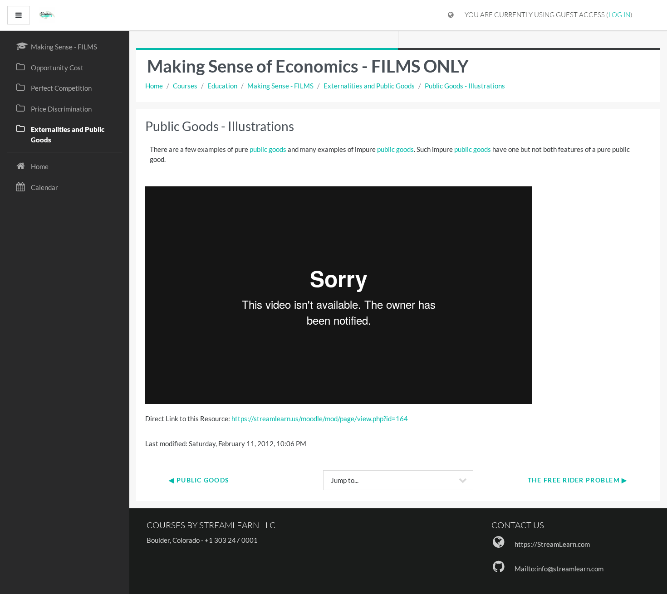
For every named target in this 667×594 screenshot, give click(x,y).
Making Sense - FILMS (280, 86)
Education (222, 86)
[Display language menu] (450, 15)
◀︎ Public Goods (199, 480)
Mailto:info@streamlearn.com (559, 569)
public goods (268, 149)
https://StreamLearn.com (552, 544)
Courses (185, 86)
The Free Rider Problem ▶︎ (578, 480)
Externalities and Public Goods (369, 86)
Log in (619, 14)
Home (154, 86)
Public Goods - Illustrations (465, 86)
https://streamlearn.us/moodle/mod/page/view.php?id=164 (319, 418)
